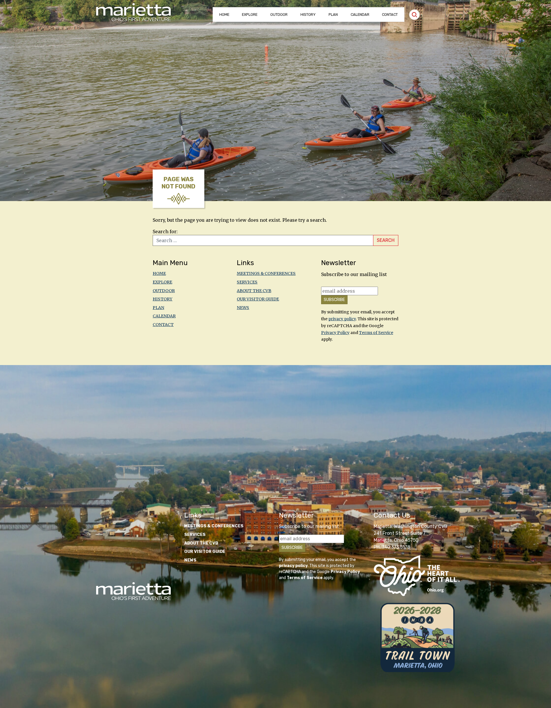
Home (224, 14)
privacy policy (342, 318)
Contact (390, 14)
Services (247, 282)
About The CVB (254, 290)
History (308, 14)
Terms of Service (376, 332)
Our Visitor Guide (258, 299)
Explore (249, 14)
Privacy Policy (335, 332)
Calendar (360, 14)
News (243, 307)
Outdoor (279, 14)
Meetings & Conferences (266, 273)
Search (386, 240)
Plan (333, 14)
